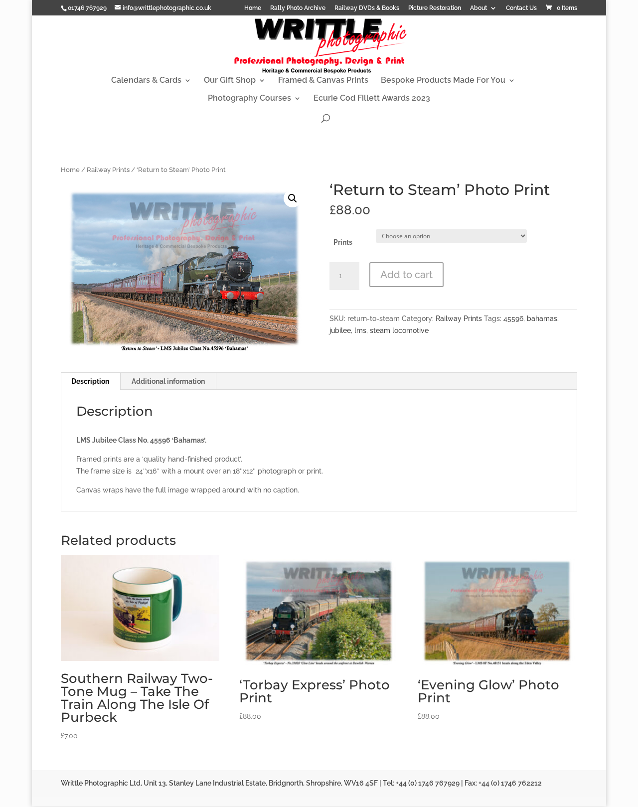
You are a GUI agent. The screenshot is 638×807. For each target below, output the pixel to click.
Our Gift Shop (230, 81)
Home (252, 8)
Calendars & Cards (146, 81)
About (478, 8)
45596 (513, 319)
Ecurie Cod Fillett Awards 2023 (372, 99)
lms (360, 330)
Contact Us (521, 8)
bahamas (542, 319)
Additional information (168, 381)
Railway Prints (108, 169)
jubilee (340, 330)
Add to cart (406, 275)
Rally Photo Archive (297, 8)
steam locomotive (399, 330)
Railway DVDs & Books (366, 8)
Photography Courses (249, 99)
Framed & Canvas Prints (323, 81)
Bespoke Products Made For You (443, 81)
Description (90, 381)
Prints (342, 242)
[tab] (90, 381)
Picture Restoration (434, 8)
